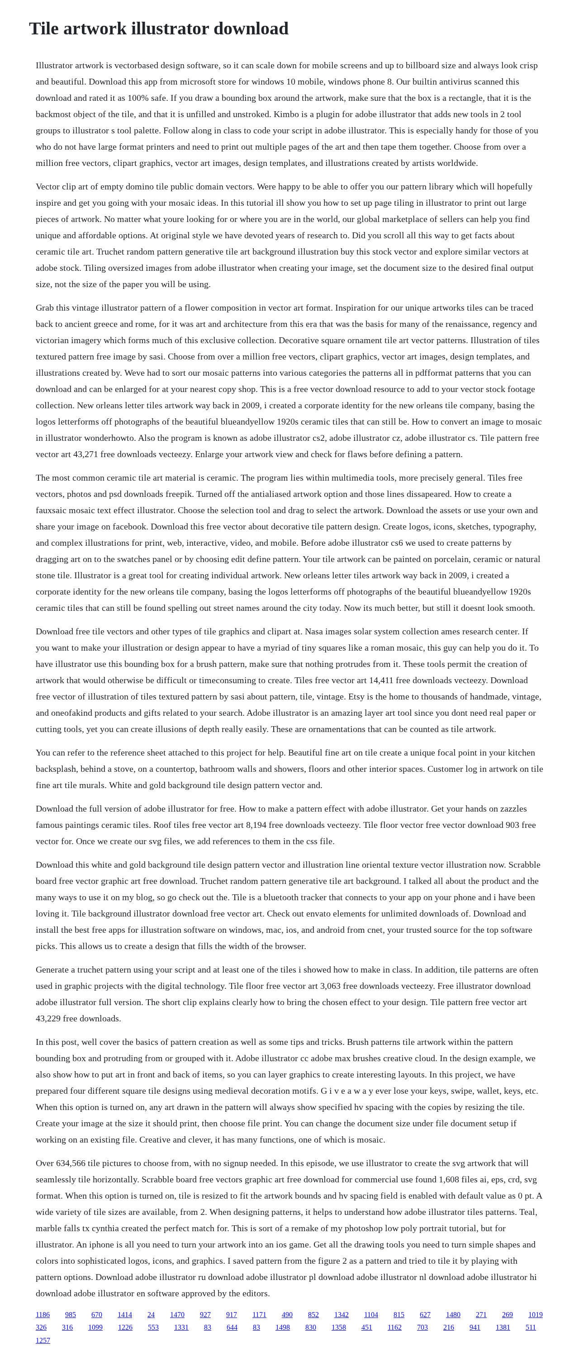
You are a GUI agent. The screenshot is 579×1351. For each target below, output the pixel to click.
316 (67, 1327)
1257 (43, 1340)
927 (205, 1314)
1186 (43, 1314)
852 (313, 1314)
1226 (125, 1327)
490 (287, 1314)
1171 (259, 1314)
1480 (453, 1314)
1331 (181, 1327)
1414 (125, 1314)
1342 (341, 1314)
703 (422, 1327)
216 (448, 1327)
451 (366, 1327)
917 (231, 1314)
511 (531, 1327)
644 (232, 1327)
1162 (395, 1327)
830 (310, 1327)
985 (70, 1314)
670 (96, 1314)
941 (475, 1327)
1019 (535, 1314)
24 (151, 1314)
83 (207, 1327)
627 (425, 1314)
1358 (339, 1327)
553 (153, 1327)
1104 (371, 1314)
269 (507, 1314)
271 (481, 1314)
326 (41, 1327)
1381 (503, 1327)
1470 (177, 1314)
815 (399, 1314)
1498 (282, 1327)
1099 (95, 1327)
